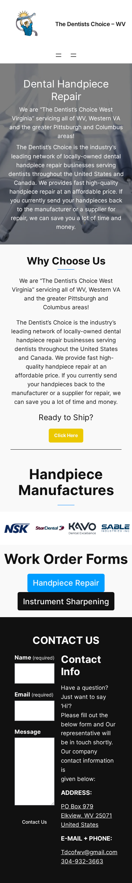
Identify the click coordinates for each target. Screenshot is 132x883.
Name (34, 657)
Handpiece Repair (66, 582)
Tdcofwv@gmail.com (89, 852)
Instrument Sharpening (66, 601)
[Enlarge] (57, 520)
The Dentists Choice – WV (90, 24)
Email (34, 694)
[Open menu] (58, 55)
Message (28, 731)
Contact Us (34, 822)
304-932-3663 (82, 861)
